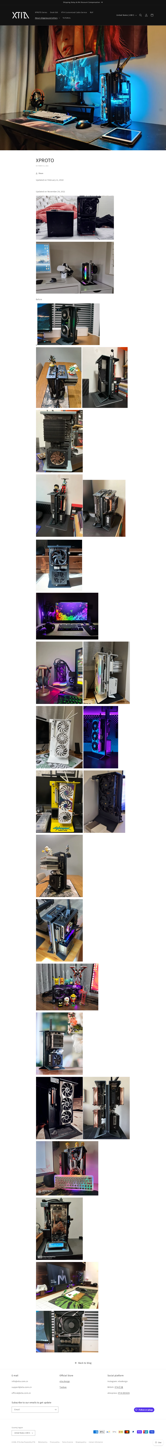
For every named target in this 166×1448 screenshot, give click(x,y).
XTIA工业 (119, 1387)
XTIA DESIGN (124, 1393)
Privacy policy (55, 1442)
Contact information (96, 1442)
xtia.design (65, 1381)
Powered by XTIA (30, 1442)
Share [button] (41, 173)
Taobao (63, 1387)
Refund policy (42, 1442)
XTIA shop (20, 1442)
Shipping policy (81, 1442)
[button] (47, 18)
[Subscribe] (55, 1410)
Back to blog (85, 1362)
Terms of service (67, 1442)
